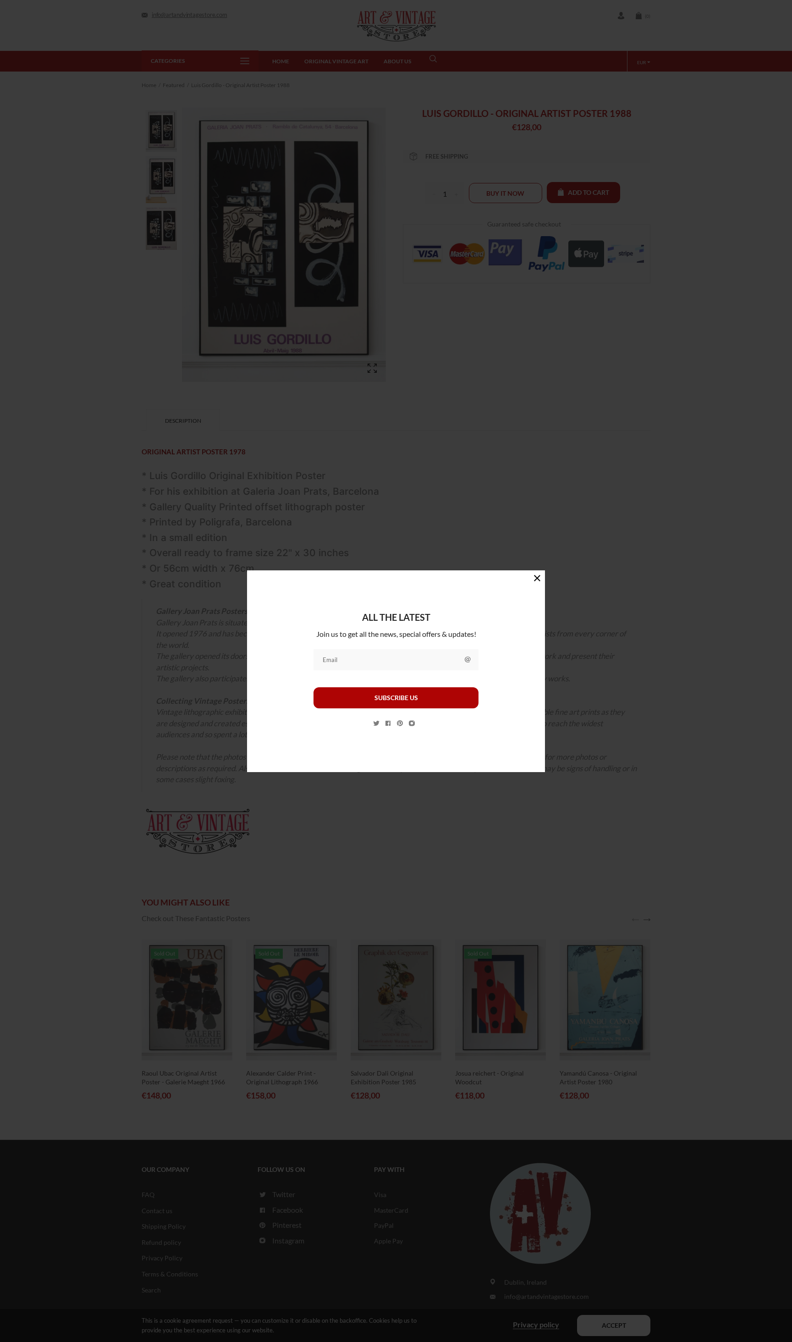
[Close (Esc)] (537, 578)
